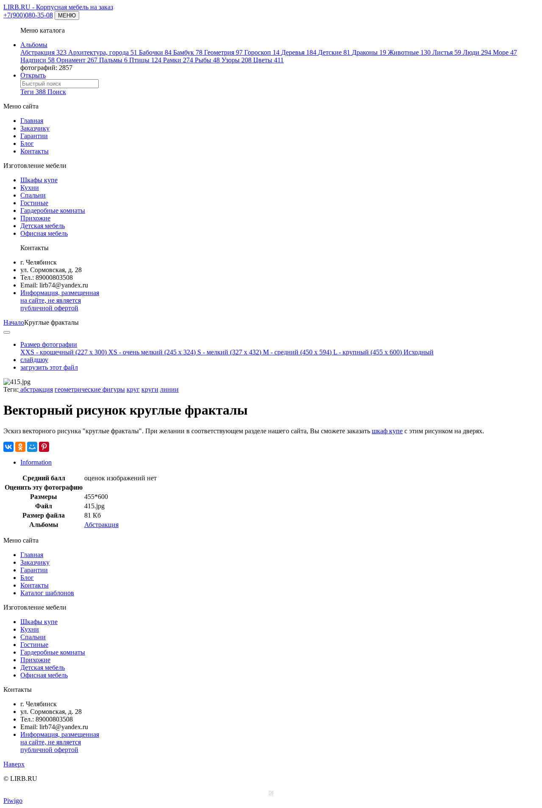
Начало (13, 322)
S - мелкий (229, 352)
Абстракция (43, 52)
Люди (477, 52)
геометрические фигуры (90, 389)
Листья (446, 52)
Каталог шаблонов (47, 592)
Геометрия (223, 52)
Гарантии (34, 135)
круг (133, 389)
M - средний (297, 352)
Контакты (34, 151)
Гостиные (34, 202)
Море (505, 52)
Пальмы (113, 60)
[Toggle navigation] (6, 332)
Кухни (29, 187)
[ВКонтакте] (8, 447)
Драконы (369, 52)
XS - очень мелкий (152, 352)
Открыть (33, 75)
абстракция (36, 389)
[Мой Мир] (32, 447)
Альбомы (33, 44)
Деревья (298, 52)
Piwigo (12, 800)
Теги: (11, 389)
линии (169, 389)
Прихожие (35, 218)
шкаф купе (387, 431)
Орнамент (76, 60)
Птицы (145, 60)
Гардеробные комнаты (52, 210)
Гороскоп (261, 52)
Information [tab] (36, 462)
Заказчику (35, 128)
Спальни (33, 195)
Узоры (236, 60)
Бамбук (187, 52)
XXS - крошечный (63, 352)
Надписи (37, 60)
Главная (31, 120)
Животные (409, 52)
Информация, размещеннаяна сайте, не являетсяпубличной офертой (59, 300)
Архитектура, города (102, 52)
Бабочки (155, 52)
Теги (33, 91)
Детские (334, 52)
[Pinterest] (44, 447)
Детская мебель (42, 225)
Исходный (419, 352)
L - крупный (367, 352)
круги (149, 389)
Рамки (178, 60)
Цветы (268, 60)
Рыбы (207, 60)
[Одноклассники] (20, 447)
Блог (27, 143)
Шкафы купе (39, 180)
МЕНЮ (67, 15)
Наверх (14, 764)
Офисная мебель (44, 233)
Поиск (56, 91)
